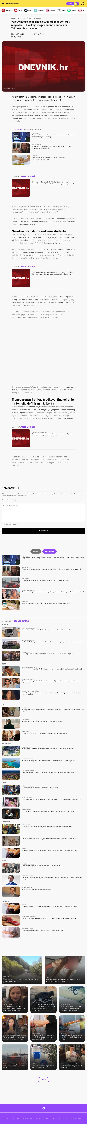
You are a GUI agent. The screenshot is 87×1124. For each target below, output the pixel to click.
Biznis (63, 10)
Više (43, 1080)
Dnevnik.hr (9, 10)
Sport (29, 10)
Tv (83, 10)
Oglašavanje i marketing (22, 1118)
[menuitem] (82, 3)
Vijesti (20, 10)
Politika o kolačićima (76, 1118)
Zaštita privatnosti (58, 1118)
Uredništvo (6, 1118)
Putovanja (41, 10)
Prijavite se (43, 530)
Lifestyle (52, 10)
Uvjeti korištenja (41, 1118)
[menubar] (82, 3)
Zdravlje (74, 10)
